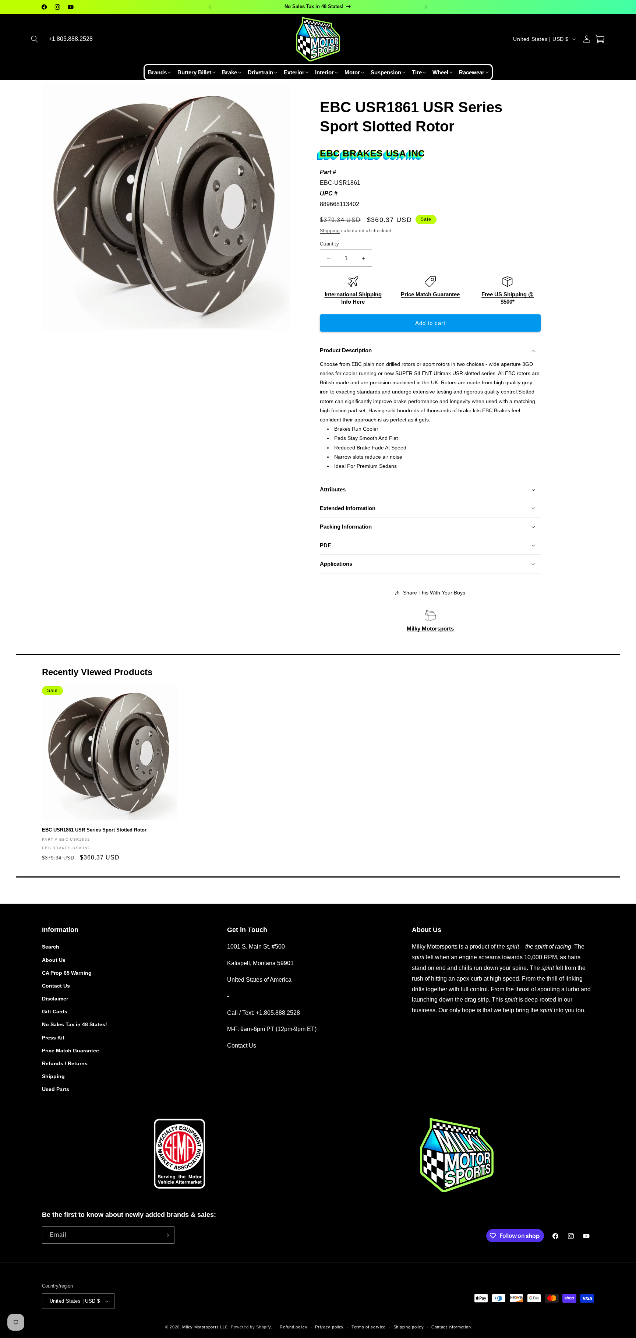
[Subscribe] (166, 1235)
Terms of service (368, 1326)
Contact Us (56, 986)
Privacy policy (329, 1326)
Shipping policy (408, 1326)
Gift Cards (54, 1011)
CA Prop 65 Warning (67, 972)
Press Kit (53, 1037)
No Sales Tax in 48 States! (74, 1024)
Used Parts (55, 1089)
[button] (34, 39)
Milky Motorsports (430, 628)
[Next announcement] (426, 7)
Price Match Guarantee (430, 294)
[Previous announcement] (210, 7)
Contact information (451, 1326)
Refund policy (293, 1326)
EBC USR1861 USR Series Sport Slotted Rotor (94, 830)
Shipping (330, 230)
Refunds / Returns (65, 1063)
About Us (54, 960)
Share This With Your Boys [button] (434, 593)
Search (50, 947)
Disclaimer (55, 999)
